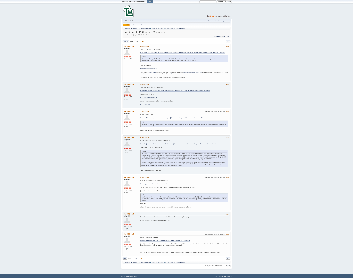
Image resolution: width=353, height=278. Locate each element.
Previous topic (217, 36)
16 (138, 41)
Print (228, 41)
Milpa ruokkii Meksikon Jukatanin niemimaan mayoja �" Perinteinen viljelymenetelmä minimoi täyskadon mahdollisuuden (174, 118)
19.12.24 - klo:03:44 (144, 46)
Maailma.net (144, 59)
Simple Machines (134, 276)
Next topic (226, 36)
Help (216, 276)
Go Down (125, 41)
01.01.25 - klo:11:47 (144, 111)
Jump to (206, 265)
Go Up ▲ (229, 276)
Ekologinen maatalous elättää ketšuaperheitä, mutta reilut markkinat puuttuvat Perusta (165, 240)
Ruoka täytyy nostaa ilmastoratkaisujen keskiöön (154, 184)
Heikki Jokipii (129, 46)
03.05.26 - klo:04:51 (144, 234)
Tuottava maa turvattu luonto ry (216, 21)
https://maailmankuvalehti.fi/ (148, 69)
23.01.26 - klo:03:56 (144, 177)
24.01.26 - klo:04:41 (144, 214)
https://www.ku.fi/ (145, 104)
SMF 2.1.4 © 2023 (125, 276)
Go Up (124, 258)
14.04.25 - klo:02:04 (144, 137)
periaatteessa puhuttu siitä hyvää (192, 72)
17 (140, 41)
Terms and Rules (222, 276)
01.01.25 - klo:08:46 (144, 84)
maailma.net (172, 74)
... (137, 41)
